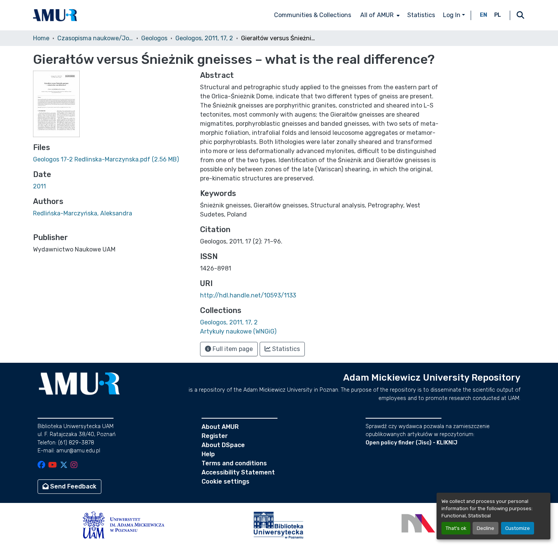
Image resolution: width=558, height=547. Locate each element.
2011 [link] (39, 186)
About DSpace (223, 445)
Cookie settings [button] (225, 481)
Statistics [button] (285, 349)
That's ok (456, 528)
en (483, 15)
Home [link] (41, 38)
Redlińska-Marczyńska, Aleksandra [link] (82, 213)
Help (208, 454)
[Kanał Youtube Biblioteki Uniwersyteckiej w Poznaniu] (52, 465)
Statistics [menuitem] (421, 15)
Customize (517, 528)
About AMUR (220, 426)
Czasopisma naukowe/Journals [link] (95, 38)
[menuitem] (379, 15)
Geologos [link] (154, 38)
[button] (55, 15)
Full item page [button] (232, 349)
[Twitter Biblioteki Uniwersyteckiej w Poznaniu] (64, 465)
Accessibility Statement (238, 472)
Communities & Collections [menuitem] (312, 15)
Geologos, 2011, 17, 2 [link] (204, 38)
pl (497, 15)
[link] (112, 159)
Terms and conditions (234, 463)
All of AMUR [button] (377, 15)
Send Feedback (72, 486)
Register (215, 435)
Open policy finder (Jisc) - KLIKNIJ (411, 442)
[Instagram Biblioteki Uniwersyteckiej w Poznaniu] (74, 465)
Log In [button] (452, 15)
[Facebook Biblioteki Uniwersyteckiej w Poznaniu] (41, 465)
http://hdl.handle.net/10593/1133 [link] (248, 295)
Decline (485, 528)
